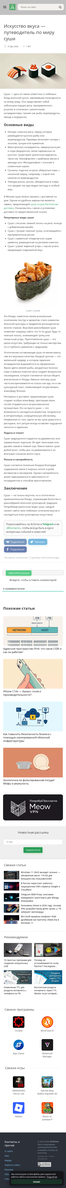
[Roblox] (19, 1103)
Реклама (9, 1169)
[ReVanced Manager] (47, 1040)
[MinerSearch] (47, 1017)
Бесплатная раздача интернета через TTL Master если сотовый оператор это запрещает (47, 990)
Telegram (48, 524)
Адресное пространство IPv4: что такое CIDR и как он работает (32, 650)
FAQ (7, 1155)
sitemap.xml (42, 1156)
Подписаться (33, 850)
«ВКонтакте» (13, 528)
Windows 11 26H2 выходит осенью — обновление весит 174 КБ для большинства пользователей (40, 875)
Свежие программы (19, 1009)
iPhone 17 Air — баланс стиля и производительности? (22, 693)
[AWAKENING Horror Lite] (18, 1077)
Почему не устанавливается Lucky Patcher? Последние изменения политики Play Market (48, 963)
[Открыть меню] (4, 7)
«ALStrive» (54, 1141)
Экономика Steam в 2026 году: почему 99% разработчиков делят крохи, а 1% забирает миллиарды (41, 908)
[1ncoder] (19, 1017)
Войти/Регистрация (18, 573)
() (53, 557)
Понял (36, 1182)
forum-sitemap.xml (46, 1157)
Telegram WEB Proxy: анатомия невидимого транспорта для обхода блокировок (40, 897)
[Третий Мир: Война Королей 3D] (47, 1077)
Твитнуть (39, 542)
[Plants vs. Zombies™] (47, 1103)
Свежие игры (15, 1068)
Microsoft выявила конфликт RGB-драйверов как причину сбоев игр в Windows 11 (40, 919)
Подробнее (52, 1176)
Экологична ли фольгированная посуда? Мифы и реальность (28, 781)
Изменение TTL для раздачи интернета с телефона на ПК (15, 990)
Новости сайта (12, 1165)
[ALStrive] (12, 7)
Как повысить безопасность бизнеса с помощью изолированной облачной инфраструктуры (27, 737)
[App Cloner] (19, 1040)
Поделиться (17, 542)
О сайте (9, 1151)
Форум (8, 1160)
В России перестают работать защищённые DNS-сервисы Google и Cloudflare (40, 886)
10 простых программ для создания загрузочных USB (17, 963)
